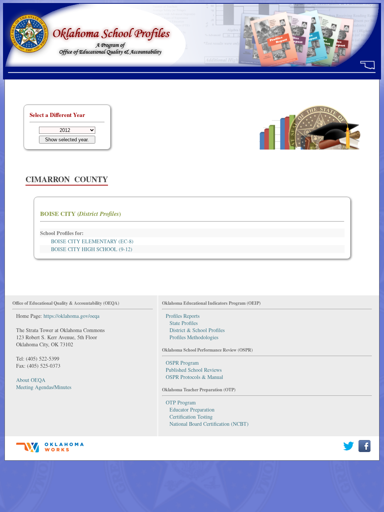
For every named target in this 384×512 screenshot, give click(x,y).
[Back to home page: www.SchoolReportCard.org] (192, 75)
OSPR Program (182, 362)
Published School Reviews (194, 369)
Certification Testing (191, 416)
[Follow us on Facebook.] (364, 450)
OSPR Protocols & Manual (194, 376)
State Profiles (184, 322)
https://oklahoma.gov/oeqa (71, 315)
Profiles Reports (183, 315)
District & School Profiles (197, 330)
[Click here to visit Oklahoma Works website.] (49, 453)
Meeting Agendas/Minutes (43, 387)
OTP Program (181, 402)
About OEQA (30, 379)
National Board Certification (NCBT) (209, 423)
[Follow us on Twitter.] (348, 450)
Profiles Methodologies (194, 337)
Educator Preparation (192, 409)
